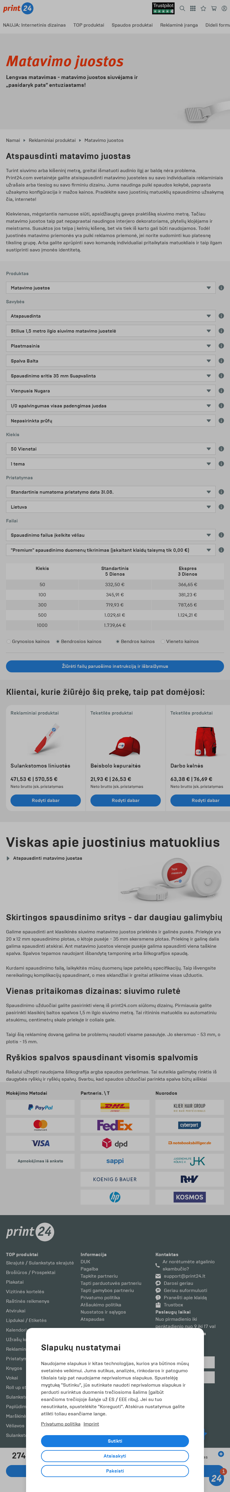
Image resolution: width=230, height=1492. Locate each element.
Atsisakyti (115, 1456)
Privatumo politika (61, 1424)
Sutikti (115, 1441)
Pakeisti (115, 1471)
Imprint (91, 1424)
